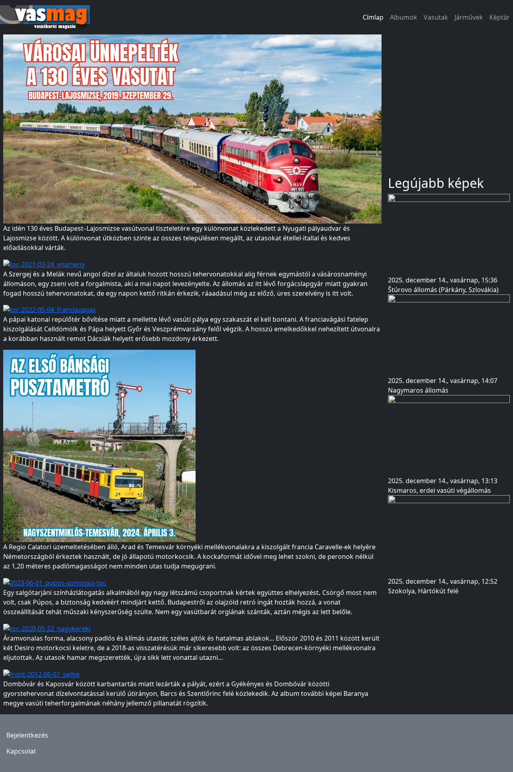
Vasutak (436, 17)
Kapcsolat (21, 751)
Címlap (373, 17)
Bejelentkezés (27, 735)
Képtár (499, 17)
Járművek (468, 17)
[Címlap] (48, 17)
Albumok (403, 17)
